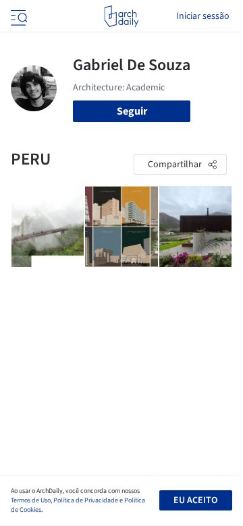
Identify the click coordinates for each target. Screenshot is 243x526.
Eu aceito (195, 500)
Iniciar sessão (203, 16)
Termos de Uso (31, 500)
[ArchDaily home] (121, 16)
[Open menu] (17, 16)
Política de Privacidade (85, 500)
